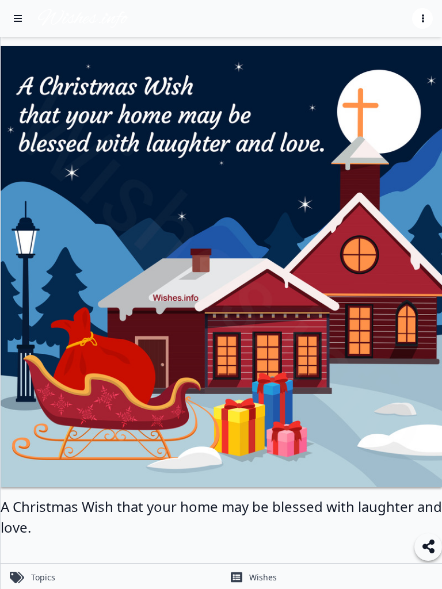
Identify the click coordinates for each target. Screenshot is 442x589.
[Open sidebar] (17, 18)
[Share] (428, 547)
